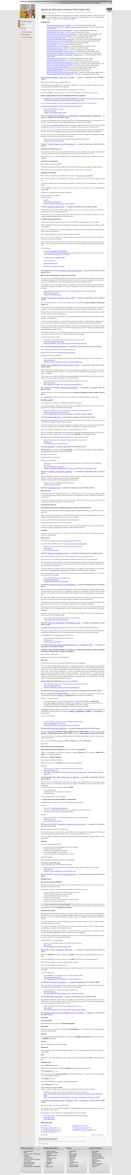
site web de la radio (62, 211)
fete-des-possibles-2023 (75, 384)
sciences (46, 294)
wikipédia (59, 468)
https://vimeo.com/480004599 (70, 681)
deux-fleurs (77, 343)
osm (45, 414)
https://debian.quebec (49, 1117)
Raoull (64, 309)
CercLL (49, 731)
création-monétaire (69, 203)
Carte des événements (48, 1127)
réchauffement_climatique (51, 1155)
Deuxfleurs (70, 309)
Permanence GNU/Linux (64, 67)
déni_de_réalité (49, 1166)
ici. (60, 355)
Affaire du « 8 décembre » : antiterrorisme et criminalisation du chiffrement (70, 27)
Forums (79, 2)
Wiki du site (94, 1159)
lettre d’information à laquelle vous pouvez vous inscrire (61, 253)
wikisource (65, 468)
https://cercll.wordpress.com (51, 770)
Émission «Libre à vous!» (58, 32)
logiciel (51, 484)
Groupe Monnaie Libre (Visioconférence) (62, 30)
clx (65, 343)
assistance (65, 362)
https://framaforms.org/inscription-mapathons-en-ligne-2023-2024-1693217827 (61, 106)
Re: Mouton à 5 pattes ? (28, 1151)
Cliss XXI (100, 309)
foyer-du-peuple (51, 772)
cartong (64, 112)
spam (47, 1165)
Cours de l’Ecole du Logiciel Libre (64, 65)
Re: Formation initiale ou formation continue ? (33, 1166)
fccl (49, 294)
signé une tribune (61, 131)
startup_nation (49, 1162)
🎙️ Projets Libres (95, 2)
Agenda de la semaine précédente (83, 1129)
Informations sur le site (96, 1155)
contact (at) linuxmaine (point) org (66, 352)
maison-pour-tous (80, 468)
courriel (55, 821)
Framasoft (71, 1160)
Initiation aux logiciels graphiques (60, 46)
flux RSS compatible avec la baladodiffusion (57, 251)
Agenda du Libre (79, 1125)
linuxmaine (46, 362)
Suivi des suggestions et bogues (98, 1158)
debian (85, 772)
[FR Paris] (49, 27)
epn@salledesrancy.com (47, 451)
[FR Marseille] (50, 60)
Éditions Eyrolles (72, 1156)
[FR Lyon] (49, 44)
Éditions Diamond (72, 1155)
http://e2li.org (59, 940)
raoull (58, 343)
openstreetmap (52, 414)
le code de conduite (66, 540)
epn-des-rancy (71, 468)
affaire (48, 562)
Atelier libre (60, 70)
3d (54, 484)
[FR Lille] (49, 35)
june (45, 203)
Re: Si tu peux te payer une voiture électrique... (33, 1159)
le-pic (45, 821)
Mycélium (91, 309)
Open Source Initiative (73, 1165)
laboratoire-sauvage (56, 294)
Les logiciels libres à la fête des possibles (63, 51)
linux (53, 443)
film (67, 687)
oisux (45, 384)
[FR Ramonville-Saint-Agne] (54, 62)
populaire (65, 946)
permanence (54, 343)
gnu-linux (52, 362)
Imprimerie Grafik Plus (73, 1166)
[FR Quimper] (50, 69)
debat (70, 687)
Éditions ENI (71, 1158)
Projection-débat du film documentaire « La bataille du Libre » (68, 55)
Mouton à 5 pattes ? (28, 1165)
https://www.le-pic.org (49, 819)
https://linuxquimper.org (50, 991)
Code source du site (96, 1165)
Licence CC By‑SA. (89, 12)
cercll (45, 772)
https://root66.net (48, 869)
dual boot (78, 703)
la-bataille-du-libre (61, 687)
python (57, 550)
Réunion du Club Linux (61, 58)
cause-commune (54, 266)
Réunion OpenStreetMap (67, 41)
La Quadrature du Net (73, 1162)
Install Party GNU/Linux (60, 60)
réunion (67, 725)
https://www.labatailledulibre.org (52, 685)
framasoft (57, 384)
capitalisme (48, 1163)
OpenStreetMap (48, 397)
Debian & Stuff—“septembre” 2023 (65, 74)
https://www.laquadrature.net (51, 579)
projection (46, 687)
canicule (48, 1156)
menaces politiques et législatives (58, 570)
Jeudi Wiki (54, 44)
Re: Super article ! (27, 1156)
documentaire (53, 687)
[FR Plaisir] (50, 51)
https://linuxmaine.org (49, 360)
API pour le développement (97, 1163)
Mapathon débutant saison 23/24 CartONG (60, 25)
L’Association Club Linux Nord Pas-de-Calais (52, 420)
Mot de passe (23, 28)
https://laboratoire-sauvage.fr (51, 292)
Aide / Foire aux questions (97, 1156)
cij (67, 979)
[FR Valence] (50, 55)
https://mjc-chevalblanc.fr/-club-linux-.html (54, 723)
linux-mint (93, 772)
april (45, 266)
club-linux (46, 725)
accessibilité (97, 1097)
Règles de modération (96, 1160)
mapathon (46, 112)
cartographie (70, 414)
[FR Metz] (49, 46)
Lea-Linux (71, 1163)
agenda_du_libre (52, 13)
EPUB (102, 1134)
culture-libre (90, 1097)
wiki (50, 468)
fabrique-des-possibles (86, 414)
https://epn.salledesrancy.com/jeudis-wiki (54, 466)
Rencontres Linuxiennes (60, 69)
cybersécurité (49, 1159)
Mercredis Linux (58, 42)
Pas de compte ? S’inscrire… (27, 37)
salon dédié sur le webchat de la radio (55, 257)
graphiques (46, 484)
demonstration (58, 362)
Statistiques (94, 1162)
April (44, 1125)
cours (69, 946)
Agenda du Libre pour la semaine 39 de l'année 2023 (65, 9)
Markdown (96, 1134)
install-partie (84, 343)
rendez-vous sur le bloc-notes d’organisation (75, 543)
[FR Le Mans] (50, 37)
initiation (46, 468)
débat (63, 1097)
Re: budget (26, 1155)
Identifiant (22, 24)
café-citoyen (47, 343)
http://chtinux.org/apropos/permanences (54, 341)
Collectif (47, 12)
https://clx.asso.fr (48, 640)
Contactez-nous (57, 527)
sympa (48, 821)
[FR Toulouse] (50, 72)
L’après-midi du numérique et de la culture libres (66, 72)
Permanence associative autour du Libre (61, 35)
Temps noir (82, 663)
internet (60, 112)
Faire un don (94, 1152)
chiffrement (57, 141)
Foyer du (82, 733)
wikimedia (54, 468)
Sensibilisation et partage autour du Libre (64, 39)
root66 (45, 619)
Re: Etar (25, 1152)
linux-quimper (50, 993)
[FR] (48, 25)
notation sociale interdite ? (29, 1162)
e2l (44, 946)
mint (62, 1009)
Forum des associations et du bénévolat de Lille (63, 53)
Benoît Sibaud (70, 12)
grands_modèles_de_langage (52, 1152)
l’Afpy (68, 510)
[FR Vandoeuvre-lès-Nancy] (54, 34)
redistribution (57, 993)
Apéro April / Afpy (56, 48)
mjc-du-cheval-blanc (75, 725)
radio (48, 266)
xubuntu (81, 772)
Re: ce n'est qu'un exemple (29, 1163)
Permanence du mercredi (60, 37)
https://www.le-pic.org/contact (60, 808)
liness (45, 979)
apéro (45, 550)
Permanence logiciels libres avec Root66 (68, 63)
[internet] (49, 30)
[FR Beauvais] (50, 39)
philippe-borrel (76, 687)
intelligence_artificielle (50, 1151)
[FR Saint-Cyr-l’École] (52, 63)
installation (57, 871)
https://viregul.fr (48, 1008)
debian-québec (51, 1119)
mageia (89, 772)
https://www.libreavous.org (51, 263)
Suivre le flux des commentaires (48, 1139)
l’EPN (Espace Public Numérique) (62, 437)
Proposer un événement (81, 1127)
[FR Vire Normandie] (52, 70)
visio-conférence (53, 112)
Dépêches (63, 2)
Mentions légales (95, 1151)
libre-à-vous (61, 266)
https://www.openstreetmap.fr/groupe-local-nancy (56, 412)
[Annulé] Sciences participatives (69, 34)
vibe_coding (48, 1160)
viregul (78, 1009)
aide (65, 1009)
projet (94, 468)
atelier (61, 384)
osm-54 (59, 414)
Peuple (86, 733)
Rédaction (86, 2)
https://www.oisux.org (49, 382)
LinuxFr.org (27, 10)
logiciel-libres (69, 871)
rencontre (66, 384)
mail (52, 821)
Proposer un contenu (27, 21)
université (60, 946)
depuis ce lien (72, 405)
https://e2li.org (47, 944)
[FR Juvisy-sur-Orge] (52, 67)
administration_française (51, 1158)
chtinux (62, 343)
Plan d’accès (44, 765)
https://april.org (48, 548)
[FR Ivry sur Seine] (51, 65)
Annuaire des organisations (49, 1129)
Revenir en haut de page (43, 1143)
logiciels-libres (70, 343)
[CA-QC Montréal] (51, 74)
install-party (59, 772)
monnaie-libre (51, 203)
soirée (62, 141)
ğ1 (47, 203)
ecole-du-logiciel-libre (51, 946)
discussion (66, 581)
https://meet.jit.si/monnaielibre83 (84, 175)
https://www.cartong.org (50, 110)
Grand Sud (57, 635)
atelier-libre (57, 1009)
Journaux (69, 2)
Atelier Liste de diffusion (67, 62)
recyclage (63, 993)
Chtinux (61, 309)
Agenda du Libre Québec (49, 1131)
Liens (74, 2)
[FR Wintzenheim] (51, 58)
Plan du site (94, 1166)
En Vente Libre (72, 1159)
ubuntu (77, 772)
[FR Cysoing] (50, 42)
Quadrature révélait (58, 125)
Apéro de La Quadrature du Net (59, 49)
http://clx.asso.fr (48, 441)
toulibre (46, 1097)
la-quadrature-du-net (49, 141)
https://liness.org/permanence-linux (53, 977)
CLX (95, 309)
